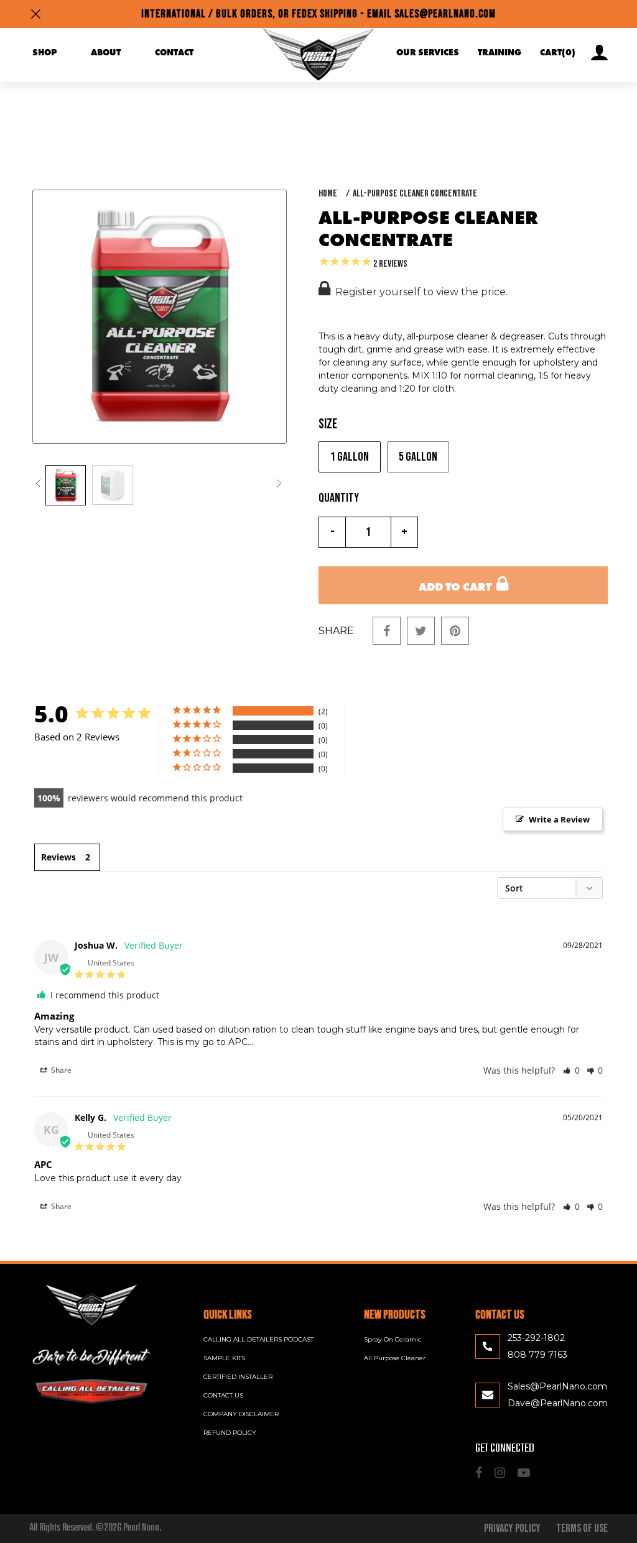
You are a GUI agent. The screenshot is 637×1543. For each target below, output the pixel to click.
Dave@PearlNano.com (558, 1403)
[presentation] (40, 483)
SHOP (44, 52)
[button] (571, 1070)
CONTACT (174, 52)
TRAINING (499, 52)
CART (557, 52)
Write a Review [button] (559, 819)
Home (327, 194)
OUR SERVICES (427, 52)
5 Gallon (418, 456)
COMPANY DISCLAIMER (241, 1414)
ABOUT (106, 52)
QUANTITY (338, 498)
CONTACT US (223, 1395)
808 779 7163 (537, 1354)
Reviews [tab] (58, 857)
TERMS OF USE (582, 1528)
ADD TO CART (457, 587)
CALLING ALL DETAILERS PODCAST (258, 1339)
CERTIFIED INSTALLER (237, 1377)
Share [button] (60, 1070)
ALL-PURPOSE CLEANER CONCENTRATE (415, 194)
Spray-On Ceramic (392, 1339)
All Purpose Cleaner (394, 1358)
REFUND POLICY (229, 1433)
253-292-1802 (536, 1337)
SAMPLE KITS (224, 1358)
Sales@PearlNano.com (557, 1386)
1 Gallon (349, 456)
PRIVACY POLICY (512, 1528)
